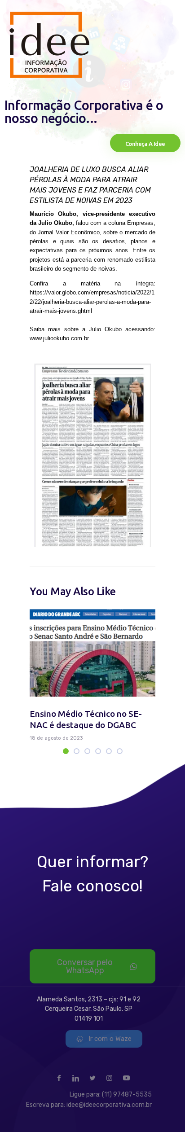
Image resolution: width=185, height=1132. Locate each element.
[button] (66, 751)
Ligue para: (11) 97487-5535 (111, 1094)
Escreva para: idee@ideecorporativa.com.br (89, 1105)
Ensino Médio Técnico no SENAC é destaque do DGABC (86, 719)
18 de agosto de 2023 (56, 738)
